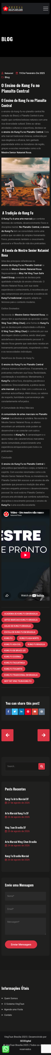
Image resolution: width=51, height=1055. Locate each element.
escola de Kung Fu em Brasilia (19, 632)
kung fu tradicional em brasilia (21, 675)
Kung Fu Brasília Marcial (17, 856)
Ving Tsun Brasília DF (15, 827)
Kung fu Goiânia (12, 657)
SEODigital (25, 1041)
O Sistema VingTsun (14, 1004)
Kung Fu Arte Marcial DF (17, 799)
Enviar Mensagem (21, 944)
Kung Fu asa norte (29, 638)
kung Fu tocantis (13, 669)
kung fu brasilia (36, 644)
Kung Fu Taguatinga (14, 663)
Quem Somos (11, 998)
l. (22, 132)
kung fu (8, 638)
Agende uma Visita (13, 1009)
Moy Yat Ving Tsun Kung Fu (17, 681)
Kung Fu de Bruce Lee (15, 650)
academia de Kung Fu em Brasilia (21, 614)
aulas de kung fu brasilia (17, 626)
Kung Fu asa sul (12, 644)
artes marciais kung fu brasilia (21, 620)
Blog (7, 77)
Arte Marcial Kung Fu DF (17, 813)
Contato (8, 1015)
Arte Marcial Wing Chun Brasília (21, 842)
